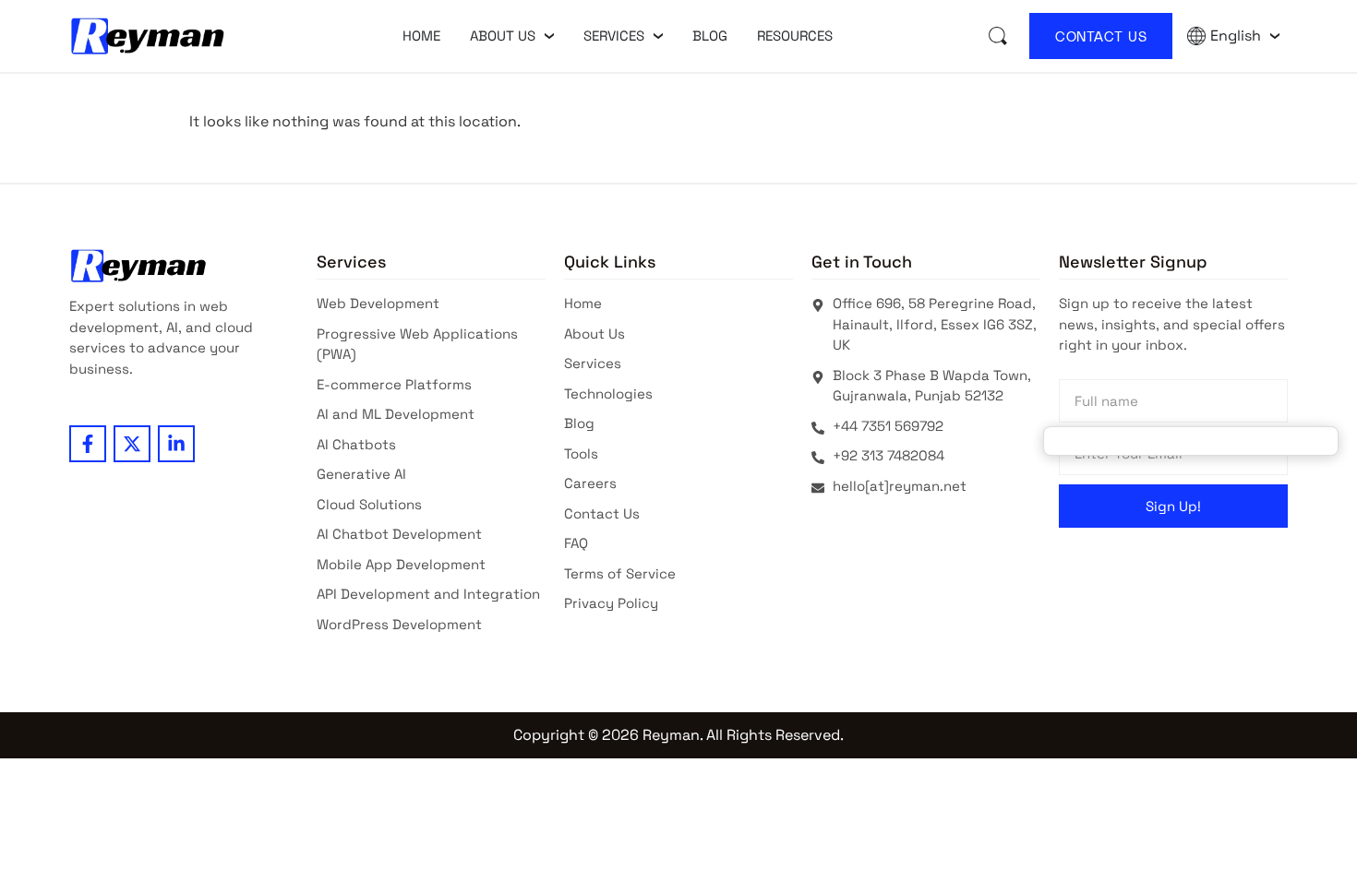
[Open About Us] (549, 36)
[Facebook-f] (87, 443)
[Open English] (1274, 36)
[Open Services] (658, 36)
